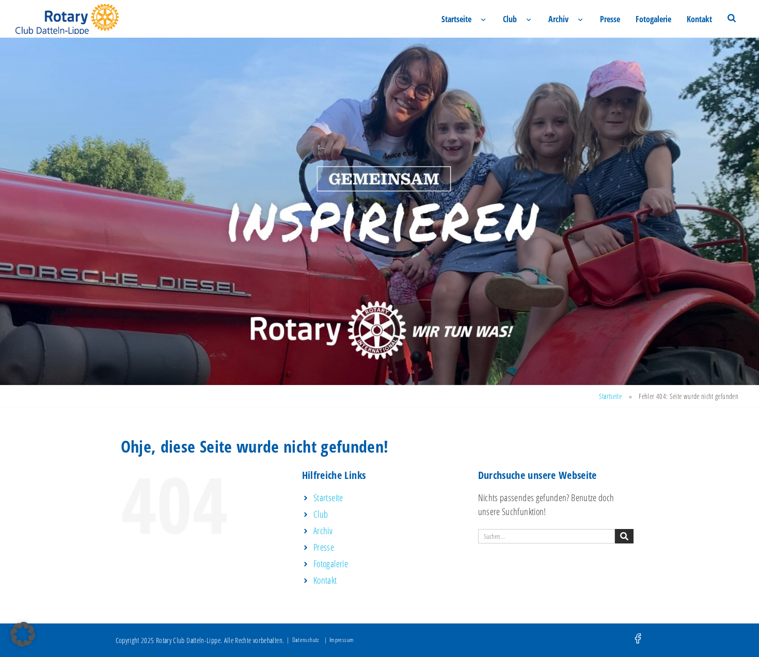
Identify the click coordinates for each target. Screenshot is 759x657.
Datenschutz (305, 639)
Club (510, 19)
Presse (610, 19)
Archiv (558, 19)
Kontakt (699, 19)
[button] (22, 634)
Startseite (456, 19)
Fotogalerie (653, 19)
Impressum (341, 639)
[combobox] (546, 536)
